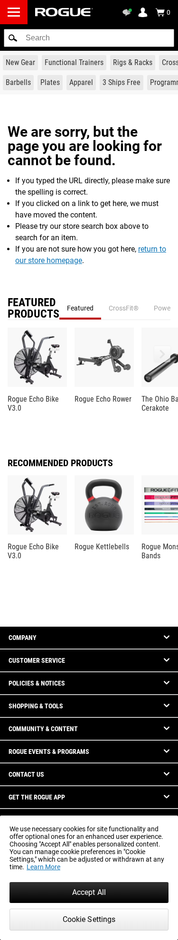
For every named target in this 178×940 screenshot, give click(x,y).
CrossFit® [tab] (124, 308)
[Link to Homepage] (64, 12)
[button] (13, 38)
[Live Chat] (129, 12)
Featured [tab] (80, 308)
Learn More (43, 867)
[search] (89, 38)
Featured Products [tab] (33, 308)
